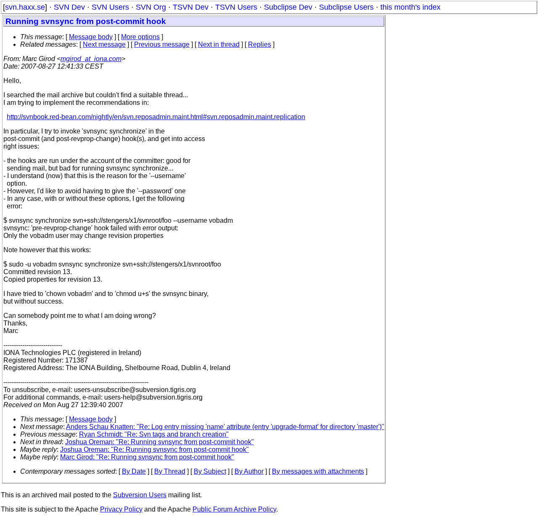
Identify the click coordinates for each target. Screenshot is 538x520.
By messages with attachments (318, 471)
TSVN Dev (190, 7)
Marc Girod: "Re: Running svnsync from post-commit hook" (147, 457)
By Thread (169, 471)
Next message (104, 44)
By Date (134, 471)
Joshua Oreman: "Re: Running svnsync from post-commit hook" (159, 441)
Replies (259, 44)
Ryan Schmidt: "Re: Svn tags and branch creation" (154, 434)
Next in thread (219, 44)
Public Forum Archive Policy (234, 509)
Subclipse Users (346, 7)
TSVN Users (236, 7)
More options (140, 36)
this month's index (410, 7)
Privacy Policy (121, 509)
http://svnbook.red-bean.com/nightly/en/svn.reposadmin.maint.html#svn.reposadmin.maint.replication (156, 116)
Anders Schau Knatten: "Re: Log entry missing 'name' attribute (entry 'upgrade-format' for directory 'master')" (225, 426)
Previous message (162, 44)
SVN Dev (69, 7)
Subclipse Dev (288, 7)
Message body (91, 36)
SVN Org (151, 7)
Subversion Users (139, 495)
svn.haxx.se (25, 7)
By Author (249, 471)
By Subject (210, 471)
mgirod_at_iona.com (91, 58)
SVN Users (110, 7)
